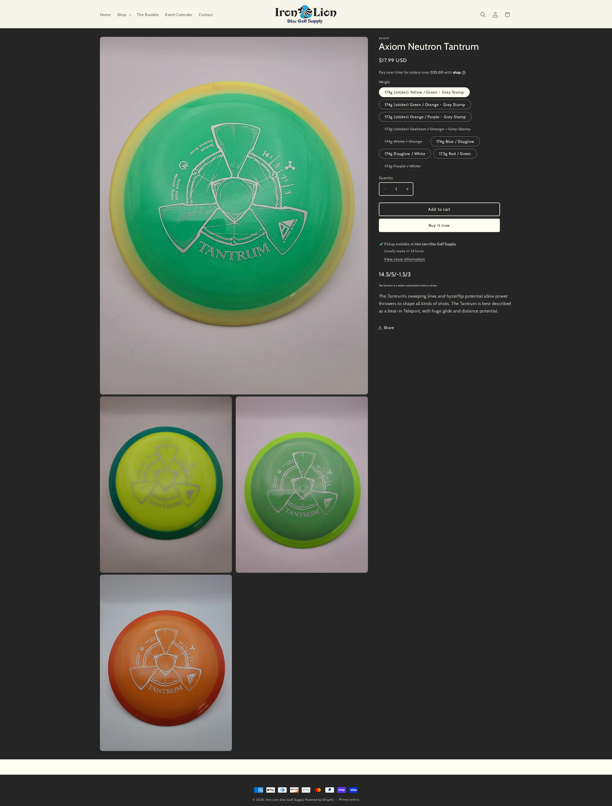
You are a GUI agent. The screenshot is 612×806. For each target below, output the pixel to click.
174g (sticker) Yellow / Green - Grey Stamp (424, 92)
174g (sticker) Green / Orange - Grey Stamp (425, 104)
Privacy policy (349, 799)
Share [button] (389, 327)
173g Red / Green (455, 153)
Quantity (386, 178)
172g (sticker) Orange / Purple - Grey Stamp (425, 116)
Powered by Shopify (319, 799)
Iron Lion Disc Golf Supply (285, 799)
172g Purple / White (405, 167)
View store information (404, 259)
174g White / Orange (406, 142)
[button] (124, 14)
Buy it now (439, 225)
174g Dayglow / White (405, 153)
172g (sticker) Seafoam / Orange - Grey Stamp (430, 130)
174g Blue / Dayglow (455, 141)
